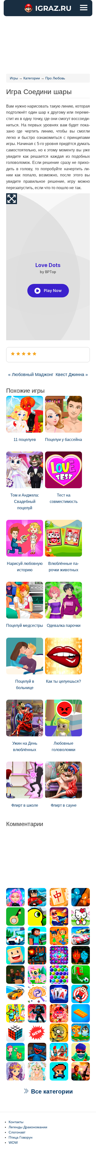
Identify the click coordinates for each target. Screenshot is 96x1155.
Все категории (51, 1091)
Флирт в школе (24, 805)
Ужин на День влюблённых (24, 746)
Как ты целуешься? (63, 681)
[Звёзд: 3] (23, 353)
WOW (13, 1142)
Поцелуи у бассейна (63, 440)
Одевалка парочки (63, 625)
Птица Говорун (20, 1137)
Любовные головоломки (63, 746)
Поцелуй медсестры (24, 625)
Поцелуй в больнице (24, 684)
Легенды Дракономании (28, 1127)
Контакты (16, 1122)
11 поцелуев (25, 440)
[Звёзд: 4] (29, 353)
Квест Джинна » (72, 374)
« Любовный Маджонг (30, 374)
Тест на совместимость (64, 498)
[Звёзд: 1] (12, 353)
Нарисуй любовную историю (25, 566)
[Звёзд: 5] (34, 353)
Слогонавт (17, 1132)
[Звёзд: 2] (18, 353)
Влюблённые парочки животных (63, 566)
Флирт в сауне (64, 805)
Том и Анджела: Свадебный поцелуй (24, 501)
